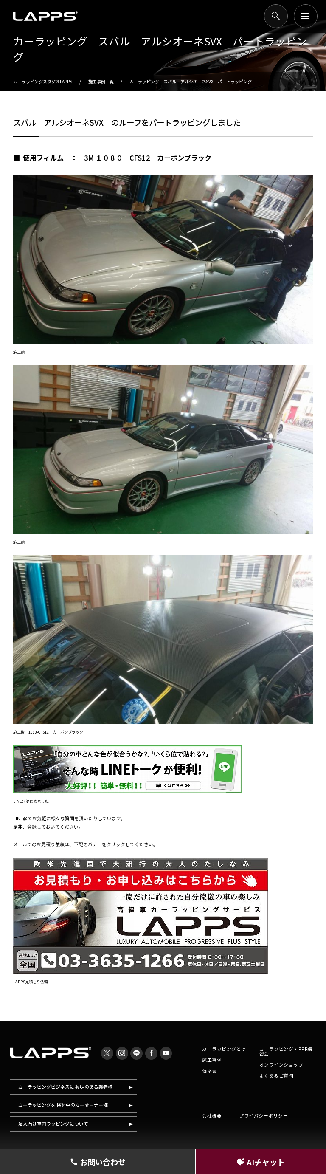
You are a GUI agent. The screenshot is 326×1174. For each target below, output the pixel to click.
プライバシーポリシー (263, 1115)
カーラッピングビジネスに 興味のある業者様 (65, 1087)
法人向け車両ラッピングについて (53, 1123)
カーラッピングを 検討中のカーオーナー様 (63, 1105)
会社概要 (212, 1115)
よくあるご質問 (276, 1075)
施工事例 (212, 1060)
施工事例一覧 (101, 81)
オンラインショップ (281, 1064)
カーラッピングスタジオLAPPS (42, 81)
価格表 (209, 1071)
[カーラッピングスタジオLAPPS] (45, 16)
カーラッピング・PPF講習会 (285, 1051)
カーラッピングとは (224, 1049)
